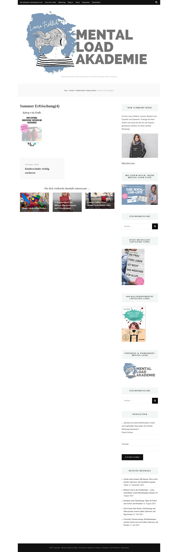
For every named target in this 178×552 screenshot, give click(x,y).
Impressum (86, 2)
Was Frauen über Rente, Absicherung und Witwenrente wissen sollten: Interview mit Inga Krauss (139, 511)
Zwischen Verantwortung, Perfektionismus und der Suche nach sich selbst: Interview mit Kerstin (141, 522)
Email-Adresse (127, 432)
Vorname (125, 444)
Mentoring (62, 2)
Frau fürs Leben (50, 2)
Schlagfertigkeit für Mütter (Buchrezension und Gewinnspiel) (65, 205)
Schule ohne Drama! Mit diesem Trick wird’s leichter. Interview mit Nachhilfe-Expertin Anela (141, 482)
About (77, 2)
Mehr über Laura (128, 163)
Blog (69, 2)
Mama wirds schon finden (34, 208)
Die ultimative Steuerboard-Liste (31, 2)
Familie (71, 90)
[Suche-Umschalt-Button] (156, 2)
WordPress (116, 548)
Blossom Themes (95, 548)
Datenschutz (96, 2)
